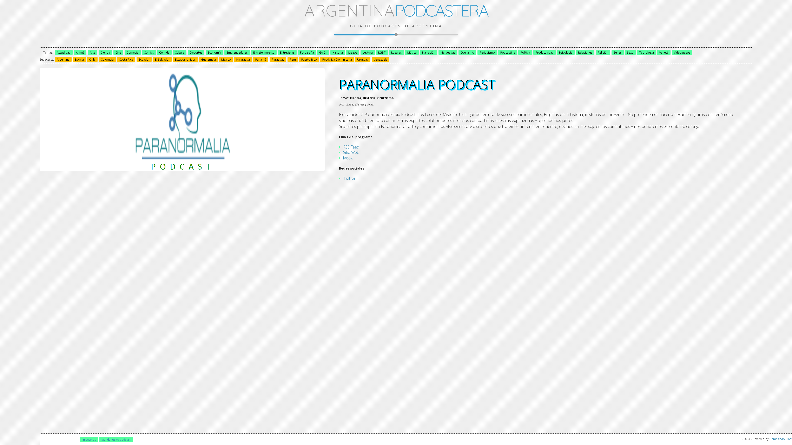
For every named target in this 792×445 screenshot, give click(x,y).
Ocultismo (467, 52)
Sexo (630, 52)
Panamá (260, 59)
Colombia (107, 59)
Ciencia (105, 52)
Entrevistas (287, 52)
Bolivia (79, 59)
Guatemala (208, 59)
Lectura (368, 52)
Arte (92, 52)
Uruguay (362, 59)
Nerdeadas (448, 52)
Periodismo (487, 52)
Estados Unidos (185, 59)
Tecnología (646, 52)
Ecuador (144, 59)
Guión (323, 52)
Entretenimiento (264, 52)
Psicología (566, 52)
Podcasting (507, 52)
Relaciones (585, 52)
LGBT (382, 52)
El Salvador (162, 59)
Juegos (352, 52)
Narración (428, 52)
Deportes (196, 52)
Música (412, 52)
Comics (149, 52)
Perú (293, 59)
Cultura (179, 52)
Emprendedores (237, 52)
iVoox (348, 158)
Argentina (63, 59)
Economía (214, 52)
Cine (118, 52)
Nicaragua (243, 59)
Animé (80, 52)
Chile (92, 59)
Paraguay (278, 59)
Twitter (349, 178)
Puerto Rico (309, 59)
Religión (603, 52)
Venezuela (380, 59)
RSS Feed (351, 147)
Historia (337, 52)
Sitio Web (351, 152)
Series (618, 52)
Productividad (544, 52)
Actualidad (64, 52)
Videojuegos (682, 52)
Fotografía (307, 52)
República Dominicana (337, 59)
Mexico (226, 59)
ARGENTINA (396, 10)
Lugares (396, 52)
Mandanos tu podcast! (116, 439)
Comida (164, 52)
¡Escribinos (89, 439)
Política (525, 52)
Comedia (133, 52)
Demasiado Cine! (780, 439)
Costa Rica (126, 59)
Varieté (663, 52)
